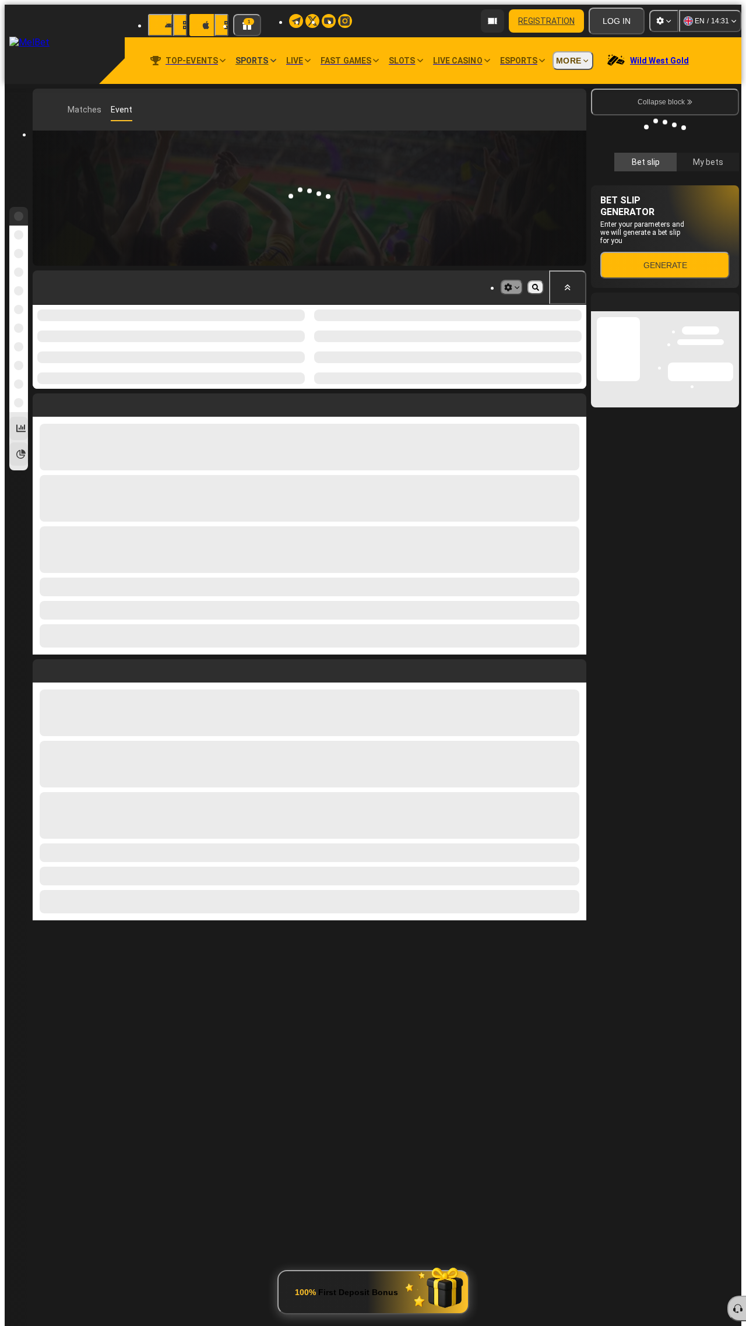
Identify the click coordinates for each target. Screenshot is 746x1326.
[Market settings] (512, 287)
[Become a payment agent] (492, 21)
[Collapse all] (567, 287)
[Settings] (663, 21)
